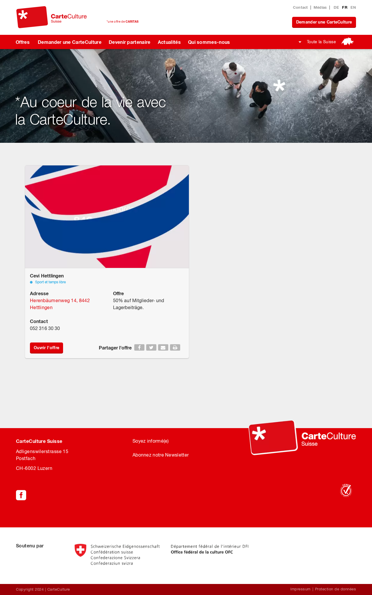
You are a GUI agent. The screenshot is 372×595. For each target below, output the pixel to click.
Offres (23, 42)
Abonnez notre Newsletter (161, 454)
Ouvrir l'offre (46, 347)
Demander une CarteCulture (324, 21)
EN (353, 7)
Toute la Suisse (321, 41)
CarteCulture (58, 589)
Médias (320, 7)
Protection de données (335, 589)
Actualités (169, 42)
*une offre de (122, 21)
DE (337, 7)
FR (345, 7)
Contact (300, 7)
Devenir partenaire (130, 42)
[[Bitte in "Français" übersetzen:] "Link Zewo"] (346, 490)
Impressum (300, 589)
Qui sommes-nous (209, 42)
